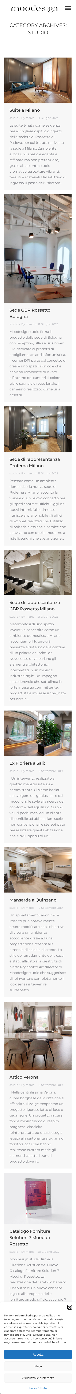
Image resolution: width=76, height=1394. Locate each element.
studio (14, 118)
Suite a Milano (25, 110)
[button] (70, 1307)
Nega (38, 1366)
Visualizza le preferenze (38, 1378)
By (27, 118)
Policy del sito (38, 1388)
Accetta (38, 1354)
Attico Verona (24, 1077)
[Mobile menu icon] (68, 8)
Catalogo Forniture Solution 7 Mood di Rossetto (30, 1238)
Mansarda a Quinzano (33, 900)
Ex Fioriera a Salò (28, 763)
